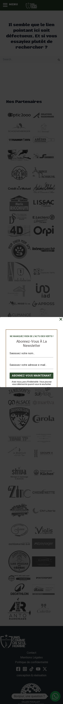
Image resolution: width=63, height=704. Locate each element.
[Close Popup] (61, 319)
